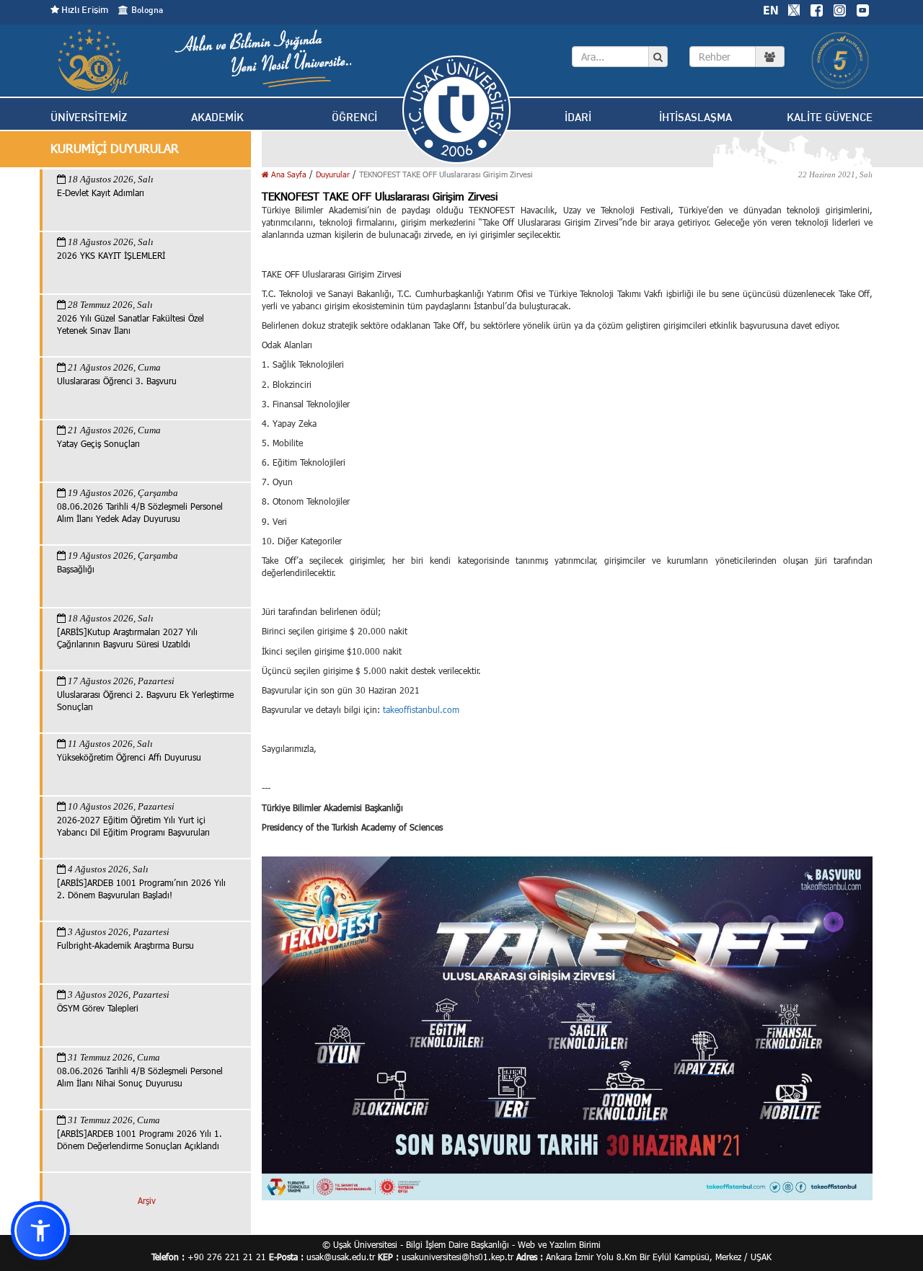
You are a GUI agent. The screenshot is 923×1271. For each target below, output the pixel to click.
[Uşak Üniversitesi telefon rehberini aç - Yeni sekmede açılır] (737, 56)
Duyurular (333, 174)
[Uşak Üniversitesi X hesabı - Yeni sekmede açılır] (794, 8)
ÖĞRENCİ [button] (354, 117)
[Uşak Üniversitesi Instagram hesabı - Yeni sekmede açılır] (839, 8)
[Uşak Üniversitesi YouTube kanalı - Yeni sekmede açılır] (862, 8)
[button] (40, 1231)
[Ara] (658, 57)
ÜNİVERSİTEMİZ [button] (88, 117)
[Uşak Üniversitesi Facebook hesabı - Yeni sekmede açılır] (816, 8)
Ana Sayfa (287, 174)
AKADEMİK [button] (217, 117)
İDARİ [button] (578, 117)
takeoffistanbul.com (421, 709)
